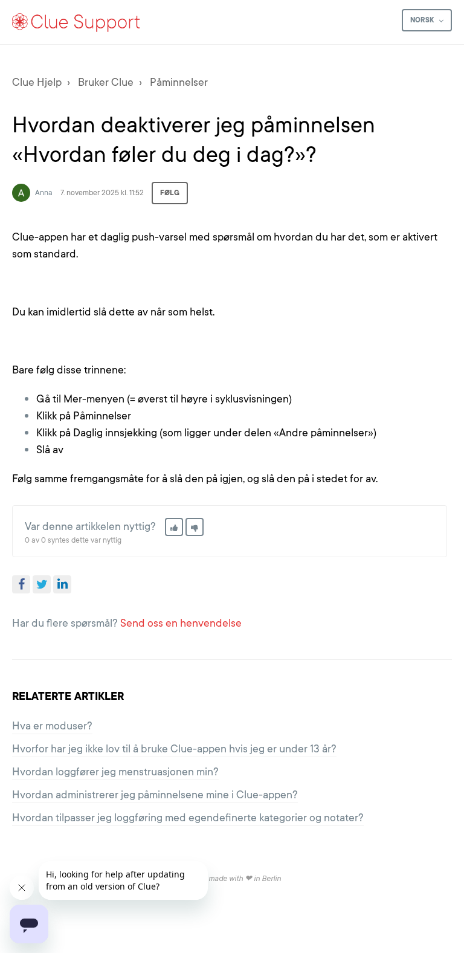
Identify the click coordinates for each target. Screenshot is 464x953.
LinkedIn (62, 584)
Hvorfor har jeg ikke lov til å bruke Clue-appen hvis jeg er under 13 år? (174, 748)
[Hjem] (76, 22)
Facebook (21, 584)
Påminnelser (179, 82)
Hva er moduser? (52, 726)
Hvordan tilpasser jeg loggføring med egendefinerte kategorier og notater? (188, 817)
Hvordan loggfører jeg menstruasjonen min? (115, 771)
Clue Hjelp (37, 82)
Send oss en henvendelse (181, 623)
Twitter (42, 584)
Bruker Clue (106, 82)
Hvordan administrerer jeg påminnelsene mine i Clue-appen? (155, 794)
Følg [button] (169, 193)
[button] (174, 527)
